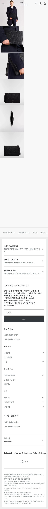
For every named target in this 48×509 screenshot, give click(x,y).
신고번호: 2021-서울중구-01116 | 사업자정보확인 (17, 481)
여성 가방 (35, 232)
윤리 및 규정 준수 (10, 380)
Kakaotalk (8, 453)
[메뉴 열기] (4, 3)
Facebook (28, 453)
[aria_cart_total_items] (44, 3)
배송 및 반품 (8, 357)
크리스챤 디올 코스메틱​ (12, 426)
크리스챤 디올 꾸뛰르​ (11, 422)
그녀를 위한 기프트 (8, 232)
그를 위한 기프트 (23, 232)
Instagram (17, 453)
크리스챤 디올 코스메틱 (12, 339)
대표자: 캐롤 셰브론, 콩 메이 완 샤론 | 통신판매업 (17, 479)
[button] (12, 13)
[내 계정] (40, 3)
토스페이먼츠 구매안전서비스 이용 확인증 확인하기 (17, 492)
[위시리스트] (36, 3)
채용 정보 (7, 384)
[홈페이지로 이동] (24, 3)
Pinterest (36, 453)
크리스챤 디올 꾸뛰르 (11, 335)
